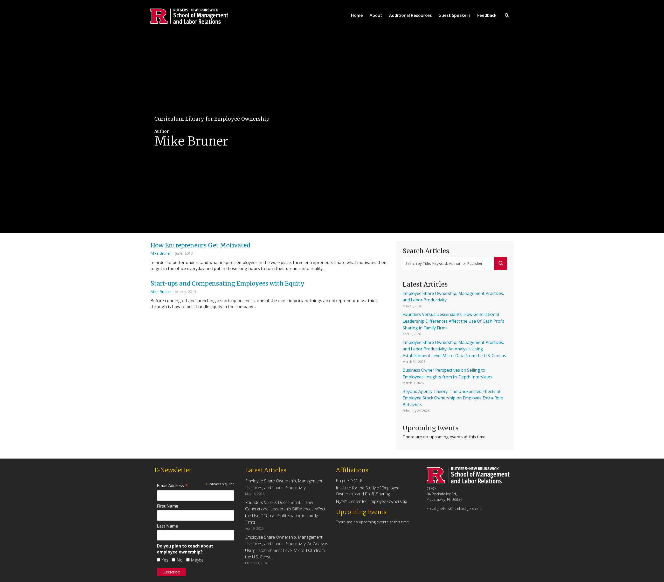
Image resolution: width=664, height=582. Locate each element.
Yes (165, 560)
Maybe (197, 560)
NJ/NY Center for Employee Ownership (371, 501)
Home (357, 15)
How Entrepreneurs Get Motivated (201, 245)
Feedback (486, 15)
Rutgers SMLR (349, 480)
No (180, 560)
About (376, 15)
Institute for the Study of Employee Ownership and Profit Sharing (367, 491)
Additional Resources (410, 15)
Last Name (167, 526)
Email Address (172, 485)
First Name (167, 506)
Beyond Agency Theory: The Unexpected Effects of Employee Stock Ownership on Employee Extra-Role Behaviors (453, 398)
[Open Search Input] (507, 15)
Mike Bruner (160, 253)
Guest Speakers (454, 15)
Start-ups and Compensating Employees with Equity (228, 283)
